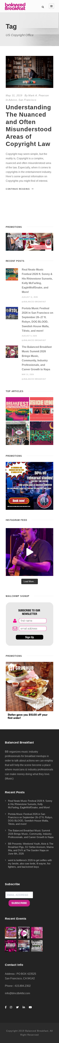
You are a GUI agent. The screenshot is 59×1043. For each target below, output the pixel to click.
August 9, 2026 (29, 336)
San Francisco (27, 99)
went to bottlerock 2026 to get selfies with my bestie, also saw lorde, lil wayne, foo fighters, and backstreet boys (30, 863)
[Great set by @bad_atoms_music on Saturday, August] (29, 552)
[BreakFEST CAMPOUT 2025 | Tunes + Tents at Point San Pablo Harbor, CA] (17, 409)
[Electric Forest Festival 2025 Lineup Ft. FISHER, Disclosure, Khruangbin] (41, 433)
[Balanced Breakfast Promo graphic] (29, 485)
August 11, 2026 (30, 297)
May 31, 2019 (14, 95)
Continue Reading (18, 189)
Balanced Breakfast (35, 302)
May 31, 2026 (28, 374)
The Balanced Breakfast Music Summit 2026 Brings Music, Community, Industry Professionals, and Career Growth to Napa (30, 833)
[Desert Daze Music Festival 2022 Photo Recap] (17, 433)
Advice (13, 99)
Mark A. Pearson (38, 95)
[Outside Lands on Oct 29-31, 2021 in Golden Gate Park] (41, 409)
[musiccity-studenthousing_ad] (29, 241)
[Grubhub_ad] (29, 690)
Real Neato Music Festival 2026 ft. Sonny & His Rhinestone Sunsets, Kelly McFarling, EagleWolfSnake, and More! (30, 804)
